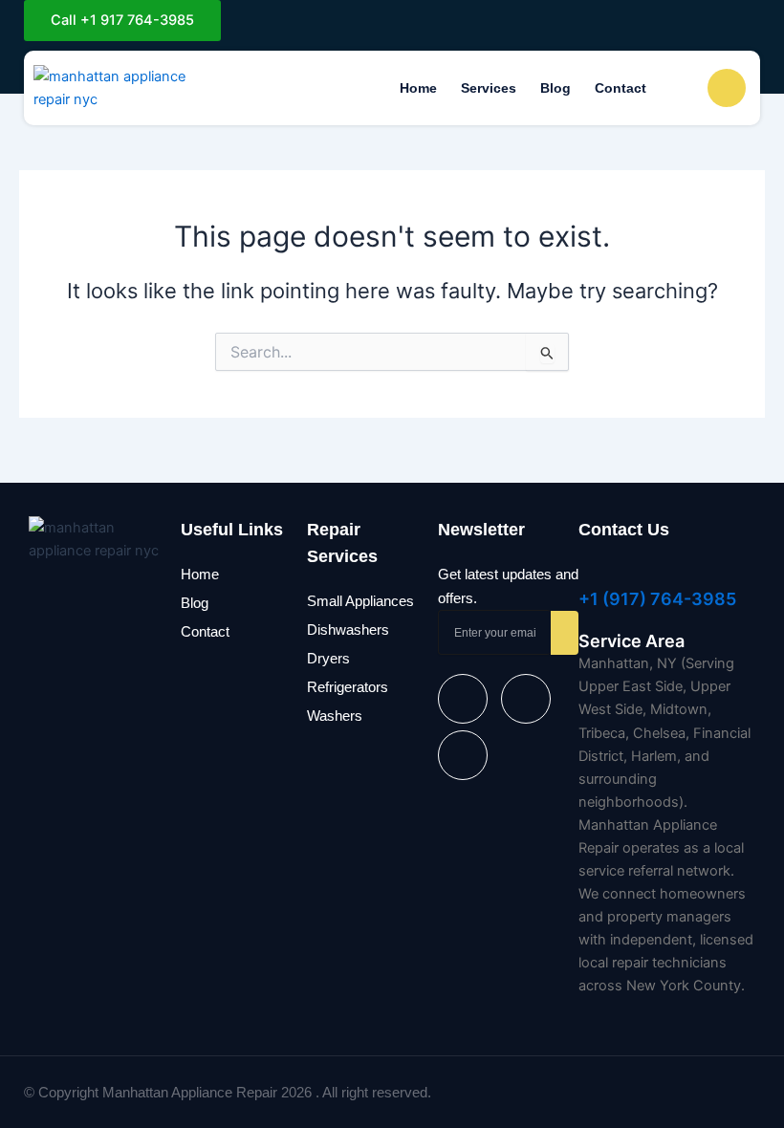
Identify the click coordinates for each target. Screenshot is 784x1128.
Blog (555, 88)
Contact (620, 88)
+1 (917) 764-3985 (657, 599)
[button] (680, 87)
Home (418, 88)
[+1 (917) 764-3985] (588, 571)
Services (488, 88)
